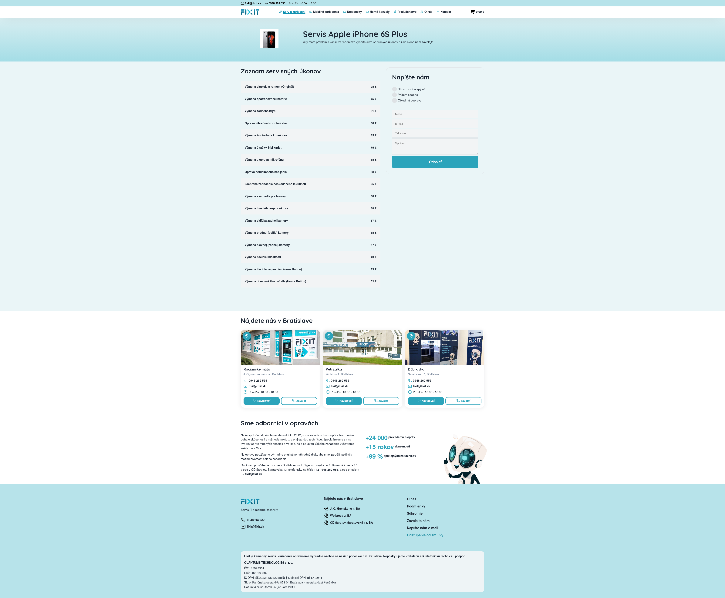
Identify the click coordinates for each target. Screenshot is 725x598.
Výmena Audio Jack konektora (266, 135)
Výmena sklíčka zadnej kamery (266, 220)
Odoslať (435, 161)
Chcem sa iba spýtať (411, 89)
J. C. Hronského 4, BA (344, 509)
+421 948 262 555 (326, 469)
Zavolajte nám (418, 520)
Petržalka (334, 369)
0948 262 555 (258, 380)
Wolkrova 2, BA (340, 515)
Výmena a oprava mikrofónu (264, 160)
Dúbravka (416, 369)
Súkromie (415, 513)
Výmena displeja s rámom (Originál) (269, 87)
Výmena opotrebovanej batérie (266, 99)
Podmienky (416, 506)
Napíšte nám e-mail (422, 527)
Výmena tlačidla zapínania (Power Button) (273, 269)
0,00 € (479, 12)
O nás (411, 498)
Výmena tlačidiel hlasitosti (263, 257)
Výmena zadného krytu (260, 111)
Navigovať (263, 401)
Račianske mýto (257, 369)
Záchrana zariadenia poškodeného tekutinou (275, 184)
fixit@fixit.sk (257, 386)
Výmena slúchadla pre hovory (265, 196)
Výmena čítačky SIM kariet (263, 147)
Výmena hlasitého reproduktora (266, 208)
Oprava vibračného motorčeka (266, 123)
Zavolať (301, 401)
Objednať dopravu (410, 100)
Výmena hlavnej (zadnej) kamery (267, 245)
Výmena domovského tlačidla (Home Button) (275, 281)
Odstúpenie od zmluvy (425, 534)
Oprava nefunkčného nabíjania (266, 172)
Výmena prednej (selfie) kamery (267, 233)
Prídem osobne (408, 94)
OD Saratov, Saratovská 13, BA (351, 522)
